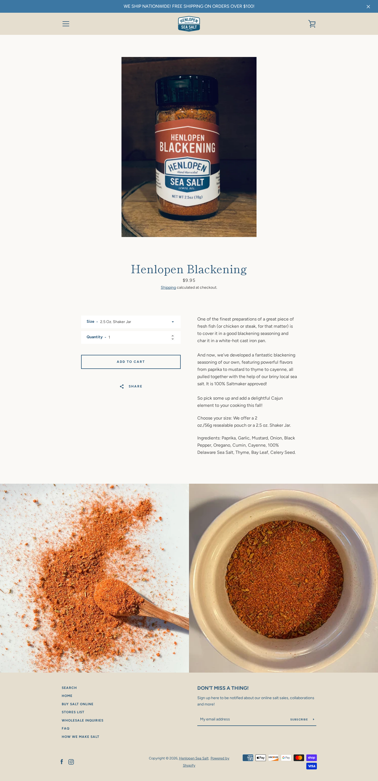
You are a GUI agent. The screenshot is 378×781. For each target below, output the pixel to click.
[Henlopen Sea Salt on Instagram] (71, 761)
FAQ (65, 728)
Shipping (168, 287)
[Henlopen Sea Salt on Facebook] (61, 761)
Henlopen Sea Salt (194, 758)
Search (69, 688)
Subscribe (299, 719)
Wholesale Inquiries (82, 720)
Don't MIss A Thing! (223, 688)
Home (67, 696)
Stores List (73, 712)
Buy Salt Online (78, 704)
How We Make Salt (80, 737)
